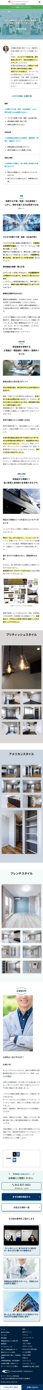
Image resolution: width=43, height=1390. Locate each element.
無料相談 (4, 1338)
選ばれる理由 (5, 1332)
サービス (4, 1335)
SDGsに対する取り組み (29, 1349)
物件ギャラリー (27, 1332)
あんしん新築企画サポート (9, 1349)
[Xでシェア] (14, 1154)
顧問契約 (4, 1344)
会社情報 (25, 1341)
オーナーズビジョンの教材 (9, 1366)
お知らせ (25, 1358)
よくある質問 (26, 1352)
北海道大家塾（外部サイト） (10, 1363)
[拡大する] (37, 581)
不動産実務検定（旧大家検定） (11, 1361)
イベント (25, 1335)
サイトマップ (26, 1361)
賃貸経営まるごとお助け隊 (9, 1341)
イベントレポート (28, 1338)
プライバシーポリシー (29, 1364)
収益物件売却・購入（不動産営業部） (11, 1356)
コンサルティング (6, 1347)
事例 (23, 1329)
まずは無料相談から (21, 1196)
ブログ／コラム (27, 1346)
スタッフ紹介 (26, 1343)
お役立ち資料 (26, 1355)
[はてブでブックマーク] (14, 1160)
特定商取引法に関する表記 (30, 1366)
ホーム (3, 1329)
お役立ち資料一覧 (22, 1207)
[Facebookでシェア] (18, 1154)
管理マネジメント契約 (8, 1352)
